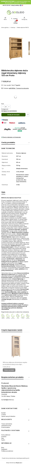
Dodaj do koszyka (13, 115)
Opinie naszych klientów (8, 416)
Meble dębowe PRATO (23, 27)
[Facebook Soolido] (20, 5)
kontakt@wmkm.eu (7, 400)
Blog (2, 447)
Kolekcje (13, 27)
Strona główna (5, 27)
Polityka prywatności (7, 451)
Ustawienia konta (6, 425)
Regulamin (4, 449)
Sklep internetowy (13, 462)
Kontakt (3, 413)
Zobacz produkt (9, 370)
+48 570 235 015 (6, 5)
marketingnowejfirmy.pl (22, 458)
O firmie (3, 414)
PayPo (3, 440)
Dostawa (3, 436)
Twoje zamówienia (6, 424)
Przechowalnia (5, 427)
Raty (2, 438)
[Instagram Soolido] (22, 5)
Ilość (2, 103)
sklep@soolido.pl (15, 5)
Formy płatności (5, 435)
